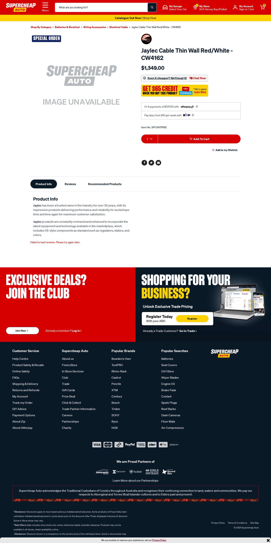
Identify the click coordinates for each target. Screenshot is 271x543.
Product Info (44, 184)
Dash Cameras (170, 415)
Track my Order (22, 402)
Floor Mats (168, 421)
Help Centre (20, 359)
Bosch (116, 402)
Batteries (167, 359)
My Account (20, 396)
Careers (67, 415)
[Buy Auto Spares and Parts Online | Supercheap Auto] (21, 7)
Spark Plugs (169, 402)
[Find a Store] (195, 7)
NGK (115, 428)
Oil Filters (167, 371)
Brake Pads (168, 390)
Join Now (20, 330)
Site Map (254, 522)
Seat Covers (169, 365)
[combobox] (149, 139)
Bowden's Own (121, 359)
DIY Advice (19, 409)
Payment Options (23, 415)
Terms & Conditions (237, 522)
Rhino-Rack (119, 371)
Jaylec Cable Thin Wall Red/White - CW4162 (156, 27)
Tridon (116, 409)
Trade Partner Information (78, 409)
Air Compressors (172, 428)
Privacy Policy (159, 540)
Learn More (200, 92)
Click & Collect (71, 402)
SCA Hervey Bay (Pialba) (213, 9)
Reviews (70, 184)
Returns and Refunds (25, 390)
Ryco (115, 421)
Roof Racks (168, 409)
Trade (66, 384)
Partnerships (70, 421)
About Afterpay (22, 428)
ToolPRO (117, 365)
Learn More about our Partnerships (135, 480)
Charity (66, 428)
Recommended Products (104, 184)
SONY (115, 415)
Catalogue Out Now (135, 18)
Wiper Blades (170, 377)
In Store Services (73, 371)
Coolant (166, 396)
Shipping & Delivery (25, 384)
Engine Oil (168, 384)
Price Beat (68, 396)
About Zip (18, 421)
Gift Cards (68, 390)
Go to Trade (187, 331)
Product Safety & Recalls (28, 365)
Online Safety (21, 371)
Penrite (116, 384)
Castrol (116, 377)
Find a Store (69, 365)
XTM (115, 390)
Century (117, 396)
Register (192, 318)
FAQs (15, 377)
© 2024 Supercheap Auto (246, 527)
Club (65, 377)
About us (68, 359)
